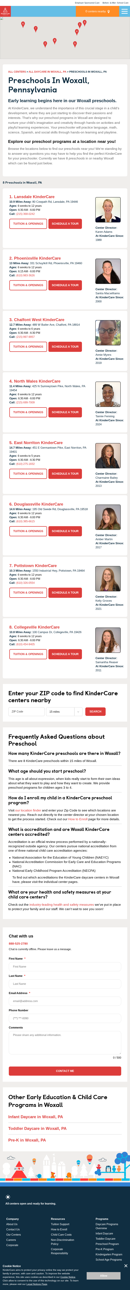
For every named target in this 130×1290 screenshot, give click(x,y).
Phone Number (18, 1010)
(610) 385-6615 (25, 521)
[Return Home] (5, 11)
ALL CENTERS (17, 71)
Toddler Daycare (105, 1238)
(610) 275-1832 (25, 463)
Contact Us (13, 1229)
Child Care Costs (61, 1234)
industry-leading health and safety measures (61, 904)
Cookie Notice (67, 1277)
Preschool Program (107, 1244)
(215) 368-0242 (25, 213)
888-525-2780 (18, 943)
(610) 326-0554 (25, 582)
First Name (17, 958)
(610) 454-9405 (25, 644)
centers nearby (95, 11)
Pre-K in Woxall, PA (27, 1140)
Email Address (19, 993)
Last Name (17, 975)
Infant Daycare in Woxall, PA (35, 1116)
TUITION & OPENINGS (28, 223)
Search (95, 711)
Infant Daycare (104, 1233)
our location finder (28, 810)
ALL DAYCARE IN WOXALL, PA (47, 71)
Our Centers (13, 1234)
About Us (11, 1224)
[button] (80, 25)
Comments (16, 1027)
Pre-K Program (105, 1249)
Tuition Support (60, 1224)
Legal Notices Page (36, 1284)
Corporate (12, 1245)
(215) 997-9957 (25, 336)
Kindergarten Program (109, 1254)
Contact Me (65, 1071)
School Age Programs (109, 1259)
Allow (103, 1275)
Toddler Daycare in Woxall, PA (37, 1128)
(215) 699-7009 (25, 402)
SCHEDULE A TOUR (65, 223)
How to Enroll (78, 819)
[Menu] (124, 11)
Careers (11, 1239)
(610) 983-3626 (25, 275)
